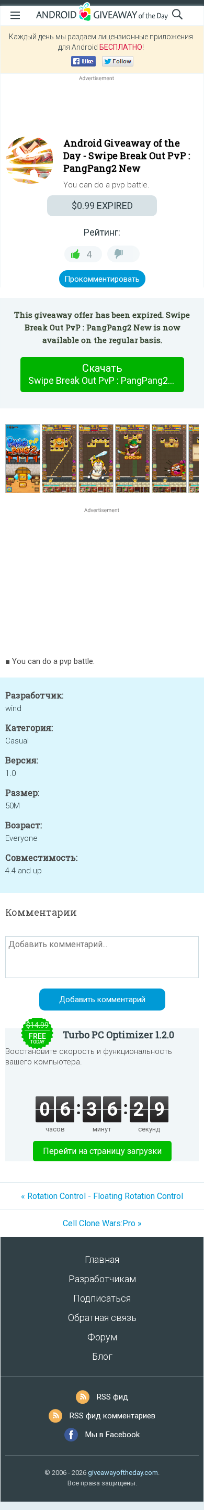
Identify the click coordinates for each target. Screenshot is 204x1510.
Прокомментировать (102, 279)
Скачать (106, 374)
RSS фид (112, 1397)
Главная (102, 1259)
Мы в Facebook (112, 1434)
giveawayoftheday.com (123, 1472)
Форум (102, 1336)
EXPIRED (102, 205)
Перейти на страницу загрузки (102, 1151)
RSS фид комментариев (112, 1415)
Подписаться (102, 1298)
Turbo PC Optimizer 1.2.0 (118, 1034)
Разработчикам (102, 1278)
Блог (102, 1356)
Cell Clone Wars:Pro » (102, 1223)
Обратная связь (102, 1317)
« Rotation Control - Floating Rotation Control (102, 1196)
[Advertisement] (102, 108)
